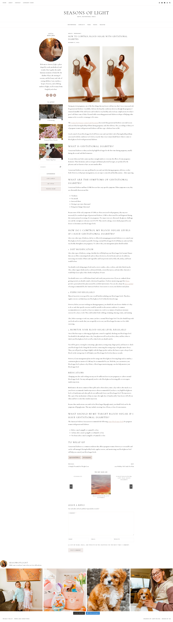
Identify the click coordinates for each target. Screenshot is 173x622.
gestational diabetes (74, 457)
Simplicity (81, 24)
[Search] (60, 167)
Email (93, 539)
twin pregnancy (87, 457)
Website (117, 539)
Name (71, 539)
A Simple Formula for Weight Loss (78, 465)
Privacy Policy (8, 618)
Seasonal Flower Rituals (51, 140)
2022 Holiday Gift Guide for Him (124, 465)
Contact (18, 2)
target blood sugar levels (116, 421)
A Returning (50, 120)
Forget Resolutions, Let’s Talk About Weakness (124, 478)
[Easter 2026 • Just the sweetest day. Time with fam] (21, 590)
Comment (72, 513)
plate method (129, 284)
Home (4, 2)
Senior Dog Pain (51, 160)
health (70, 33)
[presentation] (101, 484)
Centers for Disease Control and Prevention (85, 123)
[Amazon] (167, 3)
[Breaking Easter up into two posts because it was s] (65, 590)
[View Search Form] (169, 2)
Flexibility (78, 476)
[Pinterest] (162, 3)
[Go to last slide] (71, 486)
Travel (95, 24)
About (11, 2)
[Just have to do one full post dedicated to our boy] (108, 590)
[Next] (131, 486)
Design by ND (166, 618)
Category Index (28, 2)
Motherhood (72, 24)
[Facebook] (164, 3)
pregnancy (77, 33)
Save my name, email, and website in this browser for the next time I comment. (99, 545)
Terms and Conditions (22, 618)
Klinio (127, 281)
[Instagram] (159, 3)
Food (89, 24)
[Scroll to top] (170, 617)
